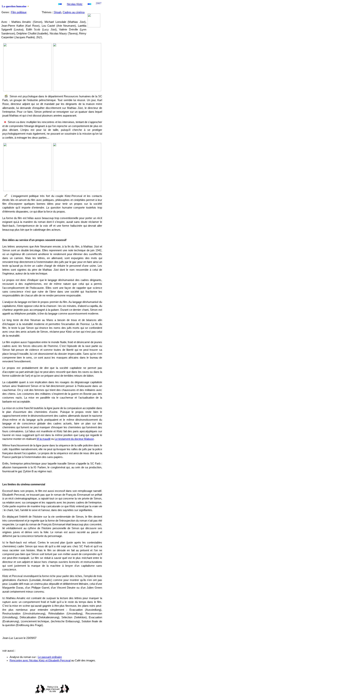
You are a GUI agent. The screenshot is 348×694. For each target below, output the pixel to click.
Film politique (18, 12)
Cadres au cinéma (73, 12)
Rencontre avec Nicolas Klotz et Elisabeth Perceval (40, 660)
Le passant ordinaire (50, 657)
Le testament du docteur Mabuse (74, 438)
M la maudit (43, 438)
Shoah (57, 12)
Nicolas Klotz (74, 4)
